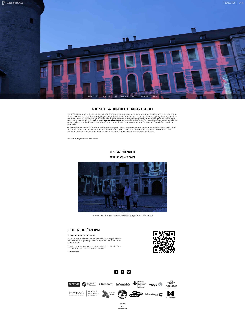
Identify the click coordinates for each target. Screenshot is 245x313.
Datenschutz (122, 309)
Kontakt (122, 304)
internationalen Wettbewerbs (87, 128)
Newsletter (230, 2)
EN (240, 2)
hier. (96, 139)
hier (75, 248)
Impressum (122, 306)
